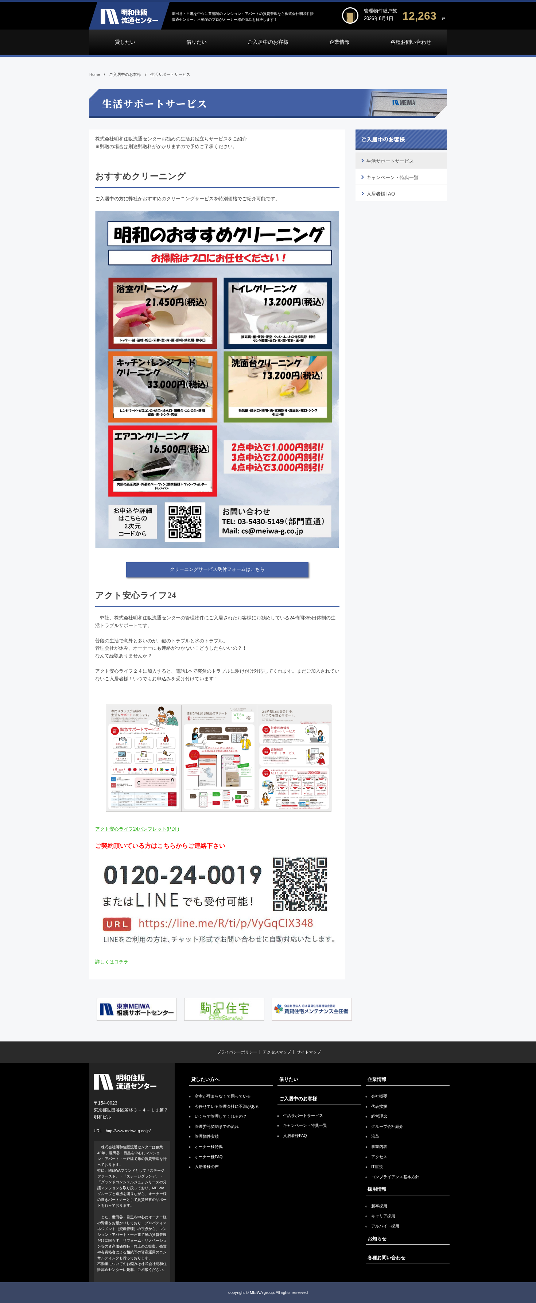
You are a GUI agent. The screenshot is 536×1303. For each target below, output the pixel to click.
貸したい (125, 42)
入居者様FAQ (380, 194)
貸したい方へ (205, 1079)
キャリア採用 (383, 1216)
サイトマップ (309, 1052)
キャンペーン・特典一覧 (392, 177)
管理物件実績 (207, 1136)
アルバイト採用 (385, 1226)
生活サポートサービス (390, 161)
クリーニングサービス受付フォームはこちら (217, 569)
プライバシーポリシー (237, 1052)
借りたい (196, 42)
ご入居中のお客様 (268, 42)
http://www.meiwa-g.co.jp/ (128, 1131)
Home (94, 74)
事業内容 (379, 1146)
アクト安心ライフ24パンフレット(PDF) (137, 829)
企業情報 (339, 42)
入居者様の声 (207, 1166)
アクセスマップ (277, 1052)
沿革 (375, 1136)
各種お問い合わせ (411, 42)
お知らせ (377, 1238)
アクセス (379, 1157)
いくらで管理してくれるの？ (221, 1116)
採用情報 (377, 1189)
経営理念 (379, 1116)
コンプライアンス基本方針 (395, 1177)
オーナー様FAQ (209, 1157)
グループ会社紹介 (387, 1126)
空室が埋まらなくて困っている (223, 1096)
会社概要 (379, 1096)
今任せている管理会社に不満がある (227, 1106)
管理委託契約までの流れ (217, 1126)
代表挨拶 (379, 1106)
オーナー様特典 (209, 1146)
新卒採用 (379, 1206)
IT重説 (377, 1166)
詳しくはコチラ (111, 961)
